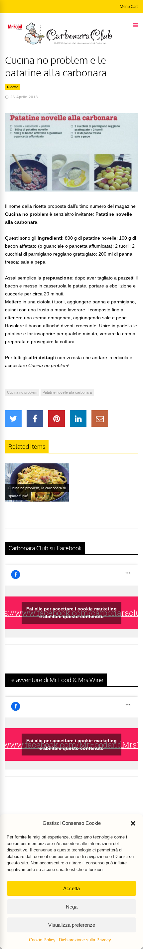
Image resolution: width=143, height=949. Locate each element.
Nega (71, 906)
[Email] (99, 418)
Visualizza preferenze (71, 925)
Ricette (12, 87)
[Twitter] (13, 418)
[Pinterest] (56, 418)
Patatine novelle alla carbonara (67, 392)
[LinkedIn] (78, 418)
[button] (133, 823)
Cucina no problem (22, 392)
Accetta (71, 888)
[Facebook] (35, 418)
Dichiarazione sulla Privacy (85, 939)
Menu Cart (129, 6)
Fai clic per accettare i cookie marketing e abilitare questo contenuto (71, 612)
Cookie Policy (42, 939)
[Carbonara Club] (68, 43)
